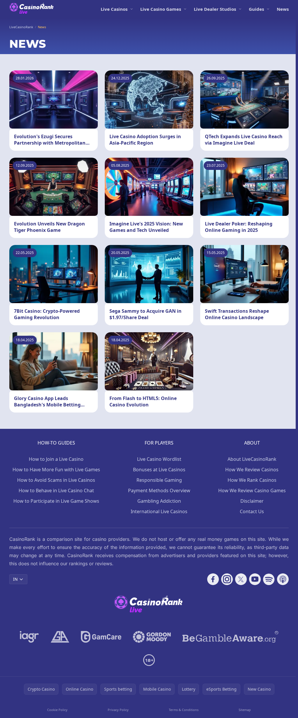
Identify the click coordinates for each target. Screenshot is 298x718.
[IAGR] (29, 637)
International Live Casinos (159, 511)
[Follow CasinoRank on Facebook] (213, 579)
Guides (256, 9)
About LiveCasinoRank (252, 459)
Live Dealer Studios (215, 9)
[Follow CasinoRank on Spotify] (269, 579)
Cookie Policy (57, 710)
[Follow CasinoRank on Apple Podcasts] (283, 579)
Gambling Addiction (159, 501)
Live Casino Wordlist (159, 459)
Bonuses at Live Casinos (159, 469)
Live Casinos (114, 9)
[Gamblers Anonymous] (60, 637)
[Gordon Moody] (152, 637)
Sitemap (245, 710)
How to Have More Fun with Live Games (56, 469)
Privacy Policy (118, 710)
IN (15, 579)
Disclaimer (252, 501)
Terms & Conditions (183, 710)
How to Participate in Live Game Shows (56, 501)
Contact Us (252, 511)
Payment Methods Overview (159, 490)
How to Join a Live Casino (56, 459)
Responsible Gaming (159, 480)
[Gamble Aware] (230, 637)
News (283, 9)
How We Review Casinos (252, 469)
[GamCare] (101, 637)
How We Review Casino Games (252, 490)
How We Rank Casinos (252, 480)
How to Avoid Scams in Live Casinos (56, 480)
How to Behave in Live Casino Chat (56, 490)
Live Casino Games (160, 9)
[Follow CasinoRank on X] (241, 579)
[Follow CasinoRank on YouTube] (255, 579)
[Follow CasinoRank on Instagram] (227, 579)
